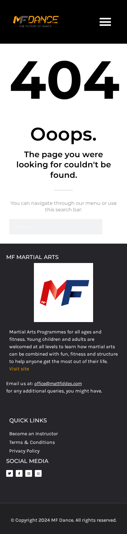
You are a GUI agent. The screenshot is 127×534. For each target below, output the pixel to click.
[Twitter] (9, 473)
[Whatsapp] (38, 473)
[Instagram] (28, 473)
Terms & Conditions (32, 442)
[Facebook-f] (19, 473)
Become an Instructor (33, 433)
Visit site (19, 369)
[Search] (110, 226)
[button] (105, 21)
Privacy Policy (24, 451)
